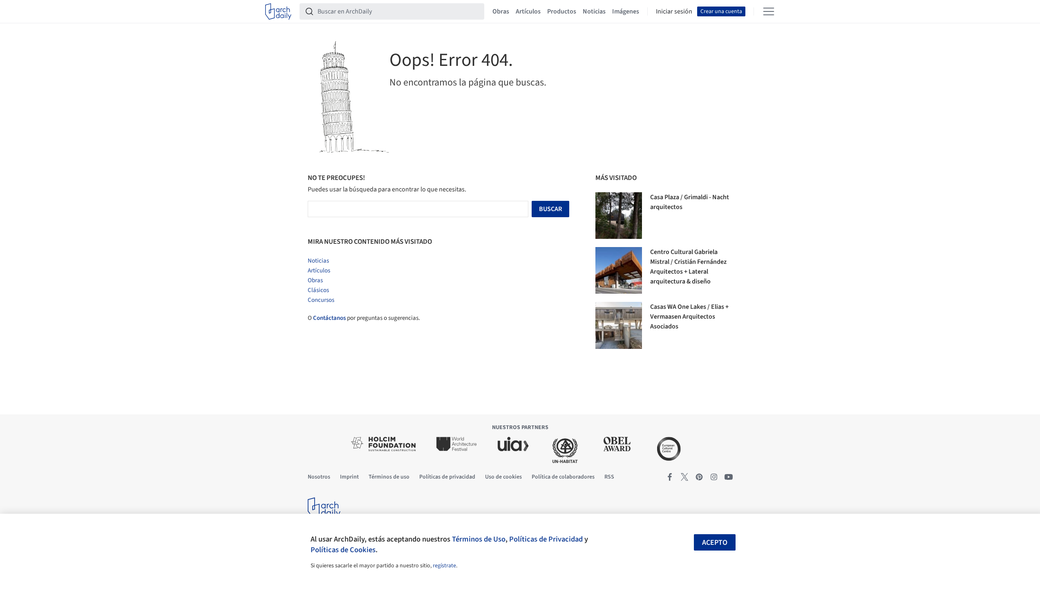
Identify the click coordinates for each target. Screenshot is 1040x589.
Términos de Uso (478, 539)
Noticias (594, 11)
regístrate (444, 566)
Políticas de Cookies (343, 549)
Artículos (528, 11)
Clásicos (318, 290)
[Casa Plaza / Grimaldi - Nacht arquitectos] (618, 215)
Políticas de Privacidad (546, 539)
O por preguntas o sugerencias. (364, 318)
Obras (500, 11)
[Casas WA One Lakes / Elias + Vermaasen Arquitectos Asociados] (618, 325)
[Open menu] (768, 11)
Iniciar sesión (674, 11)
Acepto (714, 542)
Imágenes (625, 11)
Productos (561, 11)
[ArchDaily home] (278, 11)
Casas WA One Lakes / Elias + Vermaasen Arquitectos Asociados (689, 316)
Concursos (321, 300)
